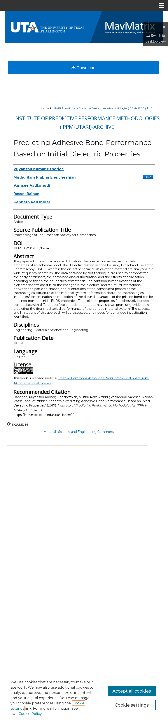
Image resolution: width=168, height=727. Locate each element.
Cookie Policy (30, 714)
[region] (84, 698)
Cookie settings (132, 705)
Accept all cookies (131, 691)
